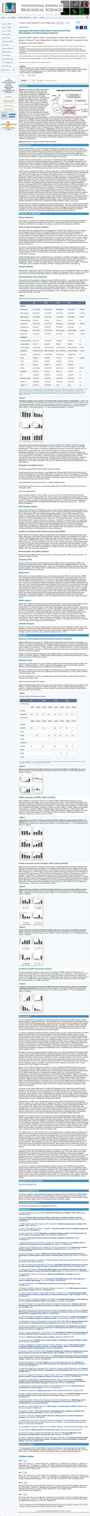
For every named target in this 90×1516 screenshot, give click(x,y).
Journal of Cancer (8, 105)
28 (86, 1036)
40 (28, 1103)
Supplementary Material (9, 88)
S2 (58, 568)
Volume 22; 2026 (7, 41)
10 (65, 168)
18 (69, 197)
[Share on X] (81, 27)
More (84, 58)
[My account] (87, 17)
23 (80, 612)
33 (27, 1064)
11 (19, 166)
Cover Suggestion (7, 62)
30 (63, 1037)
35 (28, 1077)
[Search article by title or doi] (14, 70)
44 (67, 1155)
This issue (60, 23)
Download (40, 80)
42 (44, 1137)
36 (46, 1077)
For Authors (12, 17)
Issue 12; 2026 (6, 27)
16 (43, 196)
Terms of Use (85, 1512)
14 (30, 186)
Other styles (31, 75)
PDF (78, 22)
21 (77, 201)
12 (84, 171)
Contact (42, 17)
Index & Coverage (7, 59)
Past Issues (5, 45)
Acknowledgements (9, 90)
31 (65, 1037)
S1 (32, 244)
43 (63, 1151)
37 (30, 1082)
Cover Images (6, 55)
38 (26, 1103)
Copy (22, 75)
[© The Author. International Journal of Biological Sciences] (69, 102)
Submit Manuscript (24, 17)
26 (65, 1033)
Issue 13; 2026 (6, 24)
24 (63, 1033)
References (8, 92)
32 (25, 1064)
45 (20, 1156)
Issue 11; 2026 (6, 31)
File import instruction (51, 80)
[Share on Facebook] (77, 27)
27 (84, 1036)
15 (38, 189)
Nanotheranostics (8, 109)
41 (51, 1111)
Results (8, 84)
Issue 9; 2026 (6, 38)
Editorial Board (7, 52)
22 (26, 237)
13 (20, 174)
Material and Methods (9, 82)
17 (45, 196)
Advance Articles (7, 48)
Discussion (8, 85)
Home (3, 17)
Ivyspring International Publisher (49, 1511)
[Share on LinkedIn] (85, 27)
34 (53, 1074)
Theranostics (8, 96)
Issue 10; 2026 (6, 34)
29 (42, 1037)
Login (35, 17)
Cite (68, 23)
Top (9, 79)
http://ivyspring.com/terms (36, 1506)
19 (75, 201)
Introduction (8, 80)
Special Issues (6, 66)
